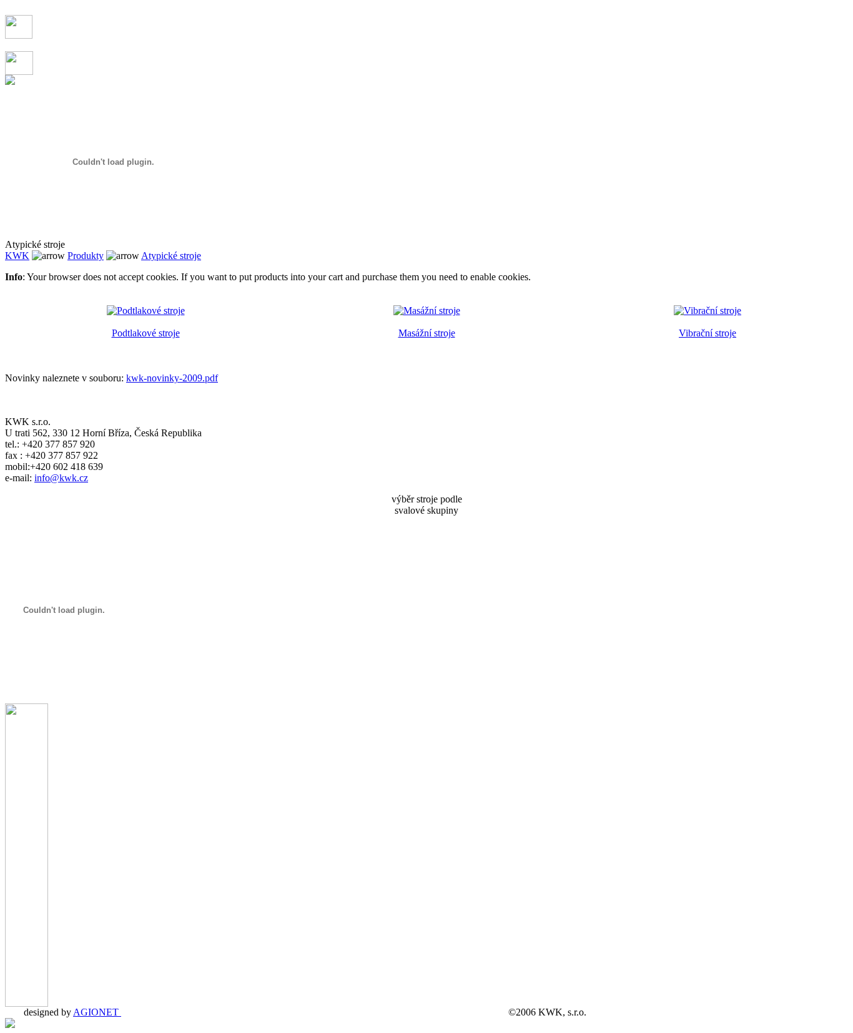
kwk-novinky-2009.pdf (172, 378)
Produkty (85, 255)
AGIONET (97, 1012)
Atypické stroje (171, 255)
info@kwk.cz (61, 477)
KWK (17, 255)
